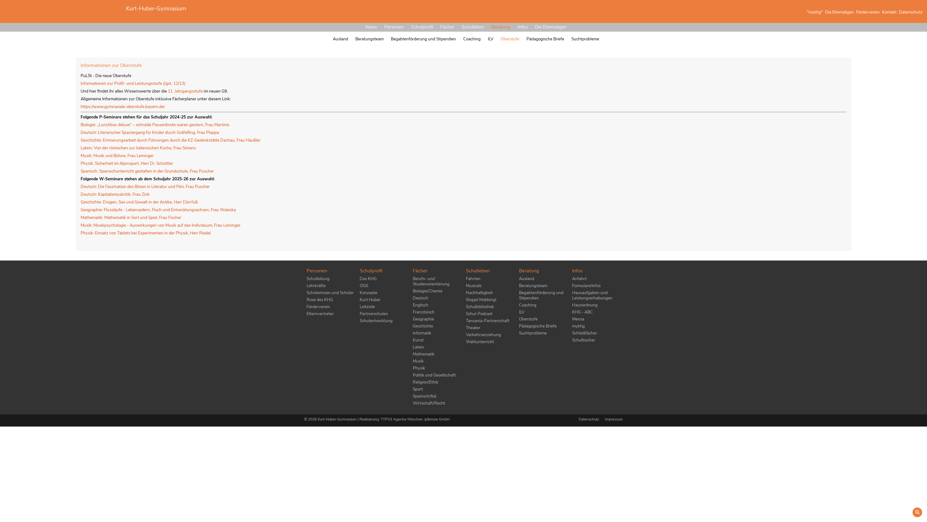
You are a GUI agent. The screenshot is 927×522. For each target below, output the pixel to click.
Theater (473, 328)
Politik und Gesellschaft (434, 375)
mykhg (578, 326)
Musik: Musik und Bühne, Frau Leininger (117, 156)
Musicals (474, 286)
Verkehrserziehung (483, 335)
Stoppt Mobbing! (481, 300)
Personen (394, 27)
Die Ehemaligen (551, 27)
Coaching (527, 305)
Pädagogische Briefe (538, 326)
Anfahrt (579, 279)
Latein (418, 347)
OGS (364, 286)
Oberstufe (528, 319)
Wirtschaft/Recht (429, 403)
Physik (419, 368)
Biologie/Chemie (427, 291)
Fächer (447, 27)
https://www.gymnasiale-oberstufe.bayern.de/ (123, 106)
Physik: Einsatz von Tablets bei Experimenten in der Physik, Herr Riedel (146, 233)
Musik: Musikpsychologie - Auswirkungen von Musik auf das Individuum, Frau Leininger (160, 225)
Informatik (422, 333)
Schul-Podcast (479, 314)
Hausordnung (584, 305)
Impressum (614, 419)
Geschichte (423, 326)
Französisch (424, 312)
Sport (418, 389)
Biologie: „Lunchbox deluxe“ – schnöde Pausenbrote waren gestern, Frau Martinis (155, 125)
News (371, 27)
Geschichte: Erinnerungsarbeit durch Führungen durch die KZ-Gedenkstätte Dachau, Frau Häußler (170, 140)
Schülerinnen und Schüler (330, 293)
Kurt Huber (370, 300)
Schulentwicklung (376, 321)
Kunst (418, 340)
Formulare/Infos (586, 286)
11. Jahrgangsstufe (186, 91)
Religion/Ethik (425, 382)
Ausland (526, 279)
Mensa (578, 319)
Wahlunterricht (480, 342)
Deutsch (420, 298)
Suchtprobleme (533, 333)
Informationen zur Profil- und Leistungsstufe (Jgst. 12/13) (133, 83)
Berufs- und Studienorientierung (431, 281)
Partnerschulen (374, 314)
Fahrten (473, 279)
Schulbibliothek (480, 307)
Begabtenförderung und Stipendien (541, 295)
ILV (522, 312)
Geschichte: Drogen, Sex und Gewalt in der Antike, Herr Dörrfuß (139, 202)
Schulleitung (318, 279)
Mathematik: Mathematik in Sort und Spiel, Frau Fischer (131, 217)
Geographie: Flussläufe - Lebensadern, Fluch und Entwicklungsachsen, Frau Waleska (158, 210)
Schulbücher (583, 340)
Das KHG (368, 279)
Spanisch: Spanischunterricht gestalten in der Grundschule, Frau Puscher (147, 171)
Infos (523, 27)
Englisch (420, 305)
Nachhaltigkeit (479, 293)
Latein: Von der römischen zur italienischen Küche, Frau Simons (138, 148)
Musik (418, 361)
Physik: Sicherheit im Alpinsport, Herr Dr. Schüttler (127, 163)
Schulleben (473, 27)
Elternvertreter (320, 314)
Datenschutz (589, 419)
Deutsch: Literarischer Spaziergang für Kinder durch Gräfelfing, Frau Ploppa (150, 132)
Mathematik (424, 354)
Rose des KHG (320, 300)
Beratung (500, 27)
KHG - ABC (582, 312)
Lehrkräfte (316, 286)
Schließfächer (584, 333)
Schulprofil (422, 27)
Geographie (423, 319)
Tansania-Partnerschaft (487, 321)
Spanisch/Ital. (425, 396)
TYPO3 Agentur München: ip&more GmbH (415, 419)
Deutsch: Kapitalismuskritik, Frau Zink (115, 194)
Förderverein (318, 307)
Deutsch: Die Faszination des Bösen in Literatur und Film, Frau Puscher (145, 186)
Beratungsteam (533, 286)
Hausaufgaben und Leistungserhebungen (592, 295)
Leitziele (367, 307)
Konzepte (368, 293)
